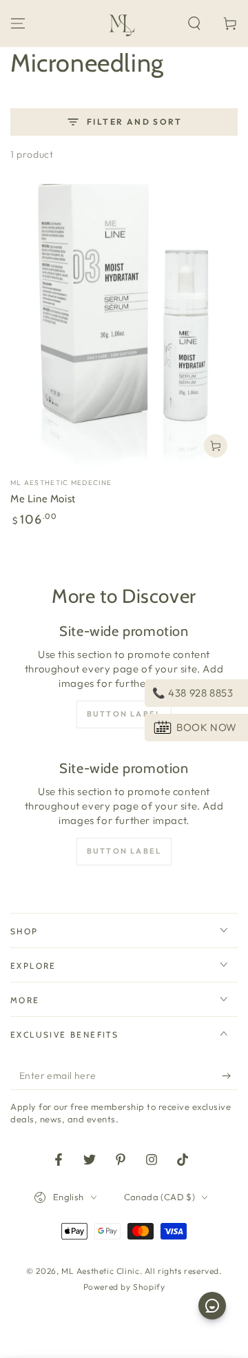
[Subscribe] (230, 1076)
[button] (194, 23)
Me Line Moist (43, 499)
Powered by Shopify (124, 1287)
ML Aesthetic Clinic (100, 1271)
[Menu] (18, 23)
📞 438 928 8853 (192, 692)
